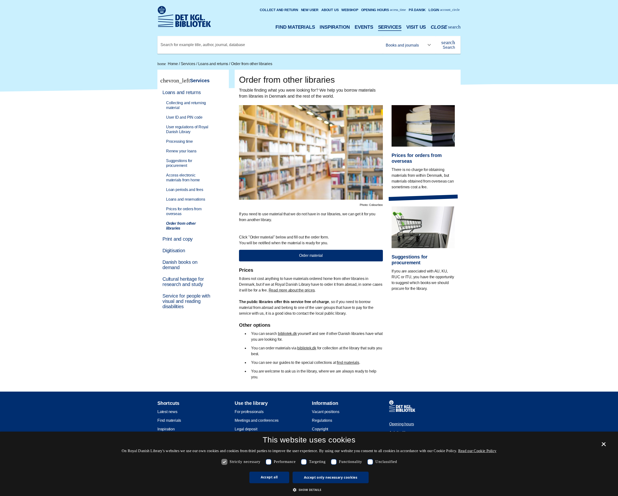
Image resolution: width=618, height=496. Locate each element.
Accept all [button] (269, 477)
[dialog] (309, 464)
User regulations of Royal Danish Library (187, 129)
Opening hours (383, 10)
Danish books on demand (179, 264)
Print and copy (177, 239)
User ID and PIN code (184, 117)
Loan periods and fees (184, 190)
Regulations (322, 420)
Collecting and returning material (186, 105)
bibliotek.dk (287, 334)
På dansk (417, 10)
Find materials (295, 27)
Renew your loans (181, 151)
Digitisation (173, 250)
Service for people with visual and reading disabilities (186, 301)
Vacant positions (325, 412)
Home (168, 64)
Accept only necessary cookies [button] (331, 477)
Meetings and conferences (257, 420)
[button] (308, 490)
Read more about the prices (292, 290)
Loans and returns (213, 64)
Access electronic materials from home (183, 177)
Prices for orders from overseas (184, 211)
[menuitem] (191, 160)
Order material (311, 255)
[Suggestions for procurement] (423, 245)
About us (329, 10)
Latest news (167, 412)
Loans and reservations (185, 199)
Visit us (416, 27)
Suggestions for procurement (179, 163)
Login (444, 10)
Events (364, 27)
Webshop (349, 10)
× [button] (603, 445)
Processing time (179, 141)
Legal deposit (246, 429)
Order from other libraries (251, 64)
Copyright (320, 429)
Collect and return (279, 10)
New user (309, 10)
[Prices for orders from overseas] (423, 144)
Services (389, 27)
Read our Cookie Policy (477, 451)
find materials (348, 362)
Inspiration (335, 27)
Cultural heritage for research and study (183, 281)
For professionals (249, 412)
